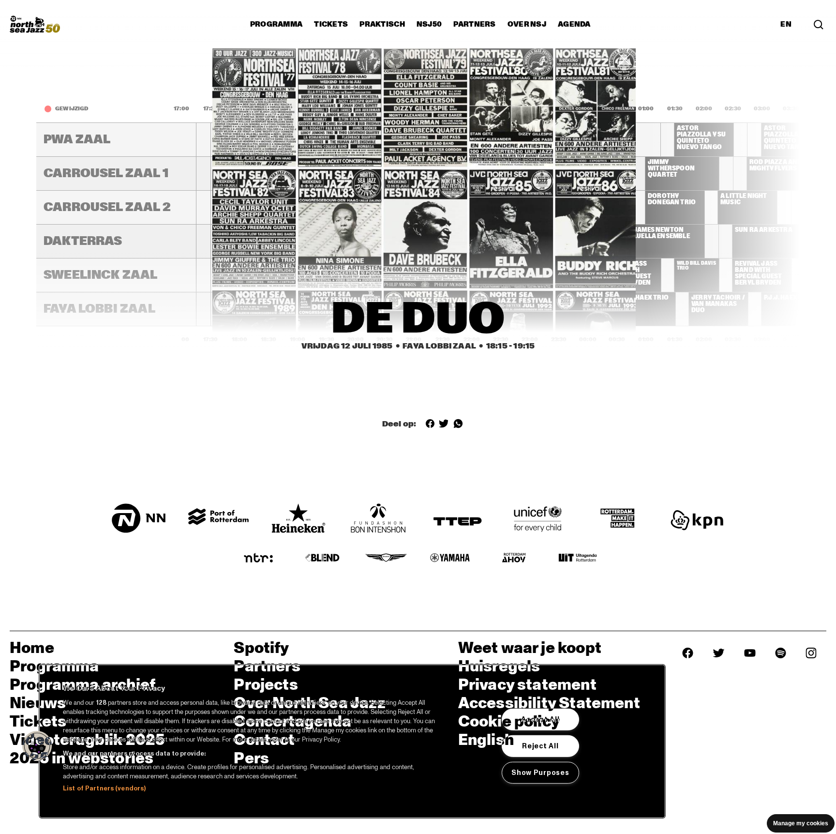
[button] (37, 745)
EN (785, 24)
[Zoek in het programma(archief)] (818, 24)
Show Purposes (540, 772)
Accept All (540, 719)
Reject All (540, 746)
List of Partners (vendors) (104, 788)
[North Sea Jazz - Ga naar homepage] (35, 24)
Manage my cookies (800, 823)
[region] (352, 741)
